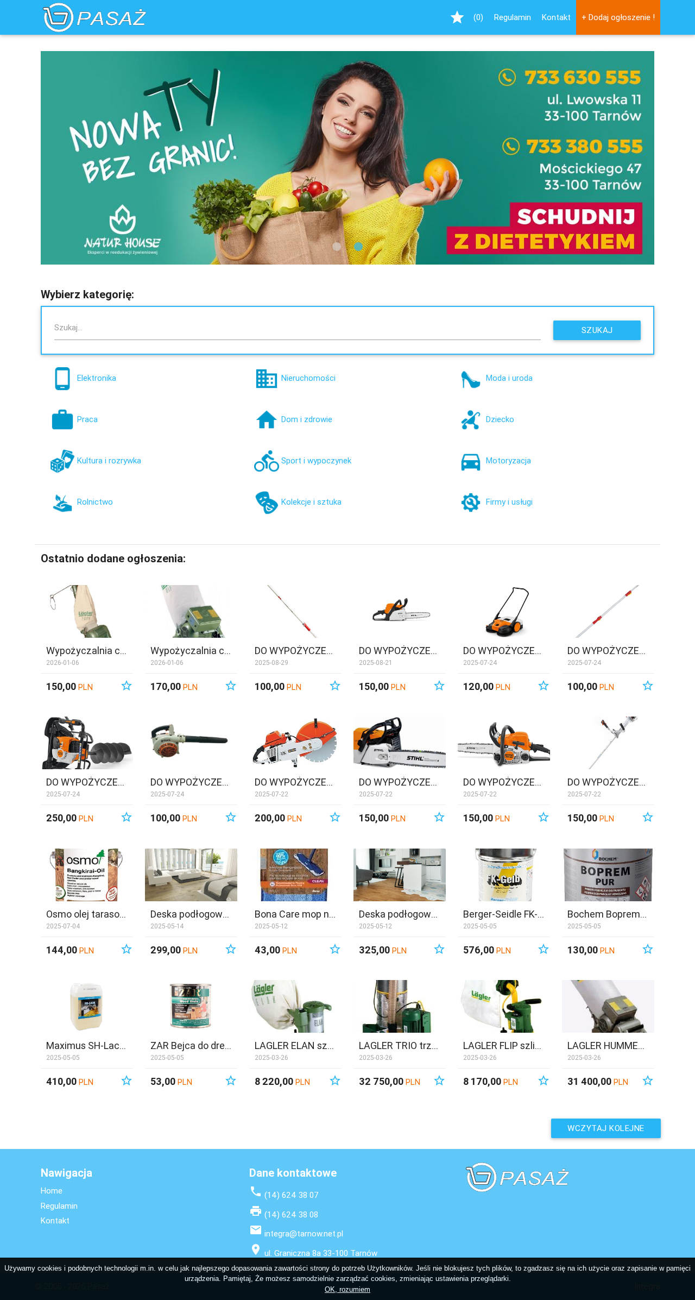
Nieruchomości (308, 378)
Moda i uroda (509, 378)
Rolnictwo (95, 502)
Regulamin (512, 17)
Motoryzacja (508, 460)
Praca (87, 419)
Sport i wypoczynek (316, 460)
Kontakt (556, 17)
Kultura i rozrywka (109, 460)
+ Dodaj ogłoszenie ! (618, 17)
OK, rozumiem (347, 1289)
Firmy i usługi (509, 502)
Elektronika (96, 378)
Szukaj (597, 330)
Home (51, 1190)
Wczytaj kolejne (606, 1128)
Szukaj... (68, 327)
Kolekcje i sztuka (311, 502)
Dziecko (500, 419)
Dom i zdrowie (306, 419)
